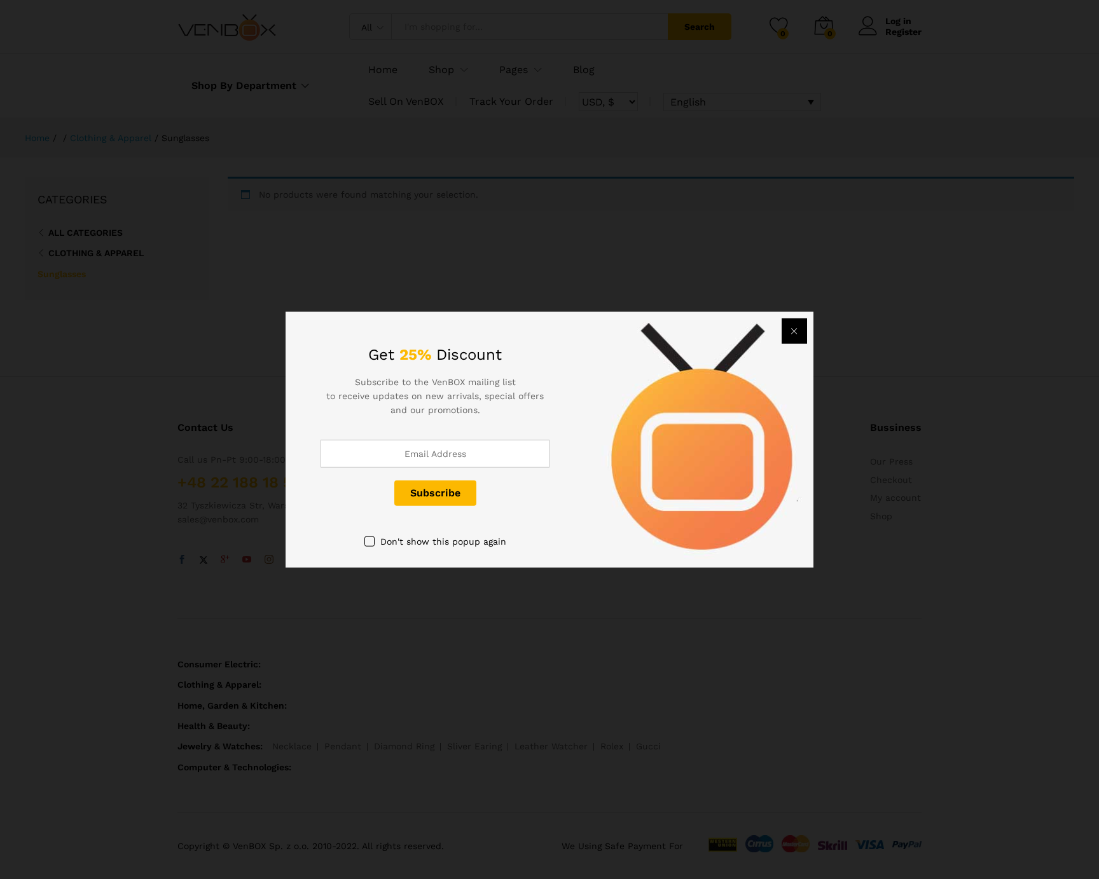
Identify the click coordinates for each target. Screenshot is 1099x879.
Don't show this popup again (443, 541)
